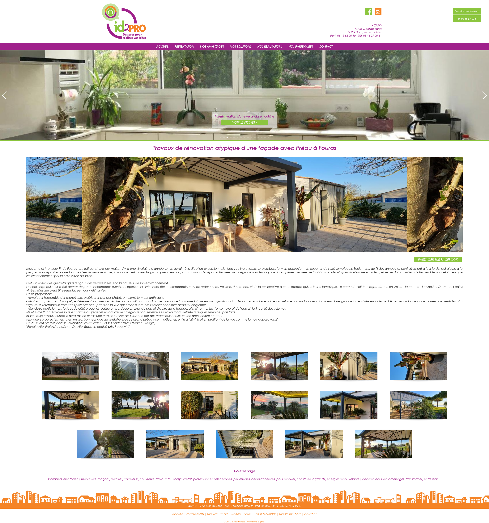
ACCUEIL (162, 46)
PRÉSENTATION (184, 46)
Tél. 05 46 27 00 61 (467, 18)
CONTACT (326, 46)
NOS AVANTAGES (212, 46)
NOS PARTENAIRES (301, 46)
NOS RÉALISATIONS (270, 46)
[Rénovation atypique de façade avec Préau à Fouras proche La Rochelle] (244, 251)
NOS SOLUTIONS (240, 46)
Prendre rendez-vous (467, 11)
